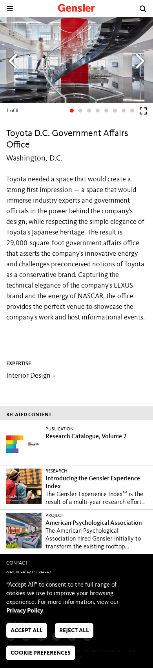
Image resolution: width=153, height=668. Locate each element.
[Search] (142, 8)
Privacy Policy (24, 611)
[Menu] (10, 8)
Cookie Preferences (41, 653)
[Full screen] (143, 112)
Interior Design (30, 375)
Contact (16, 563)
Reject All (74, 631)
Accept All (27, 631)
